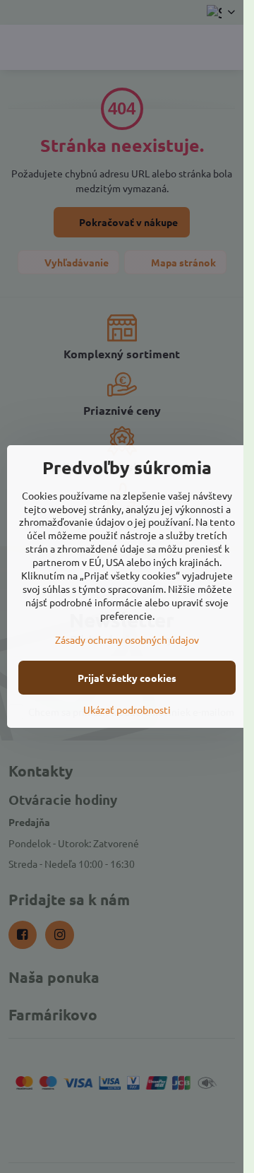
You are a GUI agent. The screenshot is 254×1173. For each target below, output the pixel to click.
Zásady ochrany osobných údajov (127, 639)
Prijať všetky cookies (127, 677)
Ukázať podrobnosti (127, 709)
